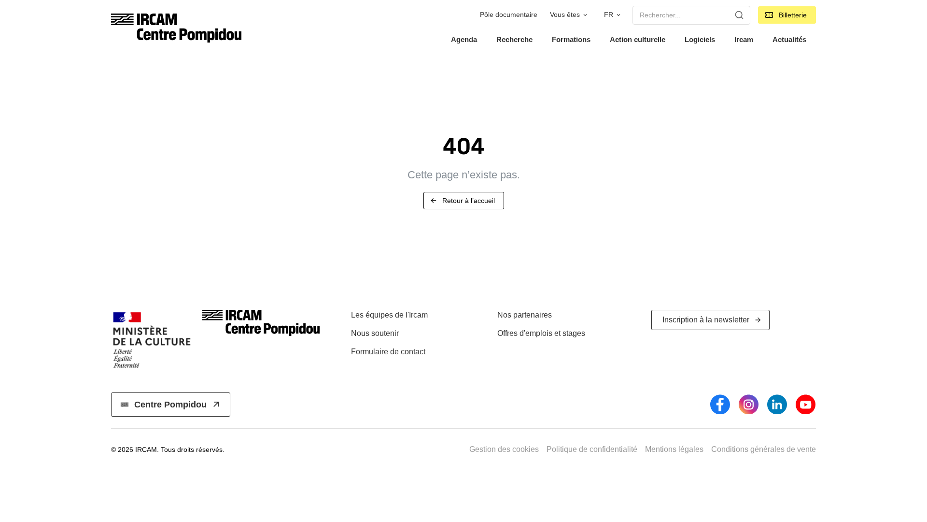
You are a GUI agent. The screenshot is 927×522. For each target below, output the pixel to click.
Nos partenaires (524, 315)
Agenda (464, 39)
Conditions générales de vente (763, 449)
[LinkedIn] (777, 404)
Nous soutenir (375, 333)
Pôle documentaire (508, 14)
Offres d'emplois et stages (541, 333)
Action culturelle (637, 39)
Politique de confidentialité (592, 449)
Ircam (743, 39)
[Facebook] (720, 404)
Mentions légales (674, 449)
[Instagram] (748, 404)
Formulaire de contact (388, 352)
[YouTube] (805, 404)
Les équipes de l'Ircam (389, 315)
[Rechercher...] (739, 15)
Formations (571, 39)
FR (608, 14)
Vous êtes (565, 14)
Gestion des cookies (504, 449)
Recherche (514, 39)
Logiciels (700, 39)
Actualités (789, 39)
